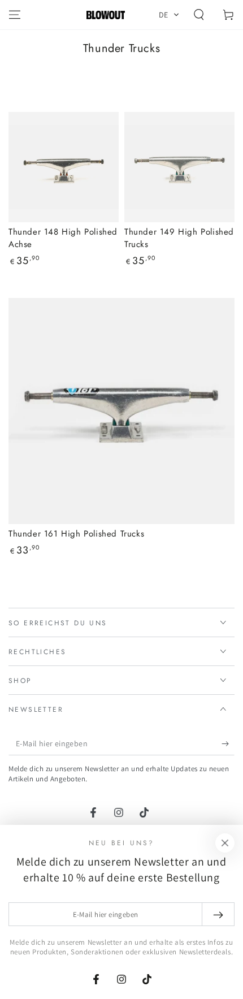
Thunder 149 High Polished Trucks (179, 238)
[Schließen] (224, 843)
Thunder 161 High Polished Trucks (76, 533)
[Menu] (14, 14)
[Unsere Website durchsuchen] (199, 14)
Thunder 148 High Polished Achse (63, 238)
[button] (169, 15)
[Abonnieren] (228, 744)
